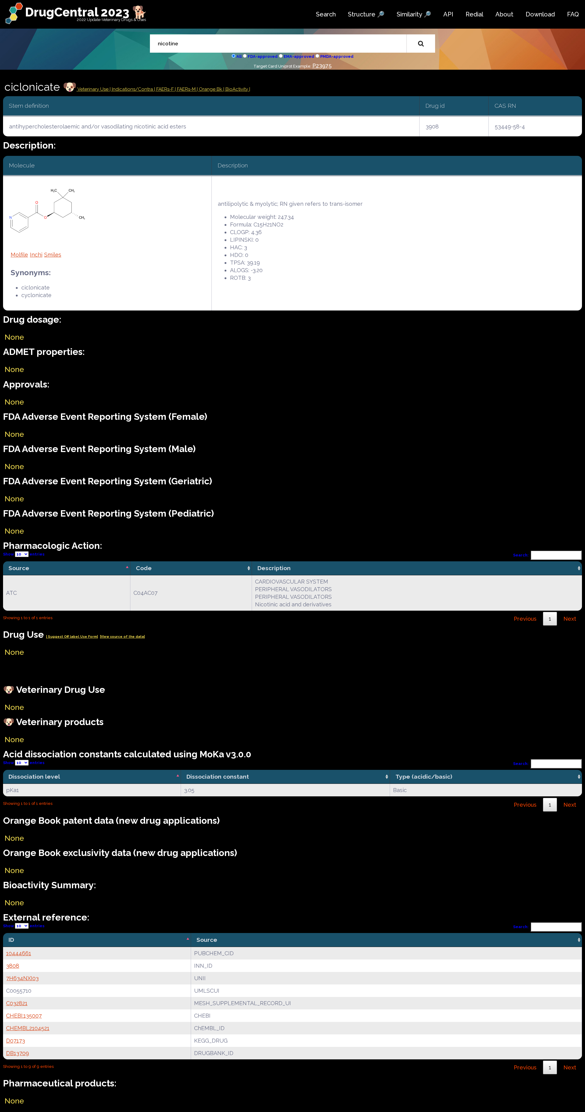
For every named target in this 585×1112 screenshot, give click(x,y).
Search (326, 14)
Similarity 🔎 (414, 14)
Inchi (36, 254)
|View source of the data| (122, 637)
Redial (474, 14)
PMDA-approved (336, 56)
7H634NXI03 (22, 978)
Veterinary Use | (94, 89)
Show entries (23, 554)
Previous (525, 619)
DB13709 (17, 1053)
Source (19, 568)
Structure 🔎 (366, 14)
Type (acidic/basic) (423, 776)
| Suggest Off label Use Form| (72, 637)
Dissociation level (34, 776)
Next (569, 619)
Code (144, 568)
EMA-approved (299, 56)
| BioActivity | (236, 89)
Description (274, 568)
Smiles (52, 254)
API (448, 14)
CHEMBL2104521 (27, 1028)
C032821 (16, 1003)
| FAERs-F (164, 89)
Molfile (19, 254)
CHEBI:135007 (24, 1015)
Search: (521, 555)
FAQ (573, 14)
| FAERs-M (186, 89)
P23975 (322, 65)
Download (540, 14)
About (504, 14)
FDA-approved (263, 56)
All (239, 56)
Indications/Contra (133, 89)
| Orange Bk (210, 89)
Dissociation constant (217, 776)
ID (11, 939)
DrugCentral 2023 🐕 (86, 12)
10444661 (18, 953)
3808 (12, 966)
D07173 (15, 1040)
